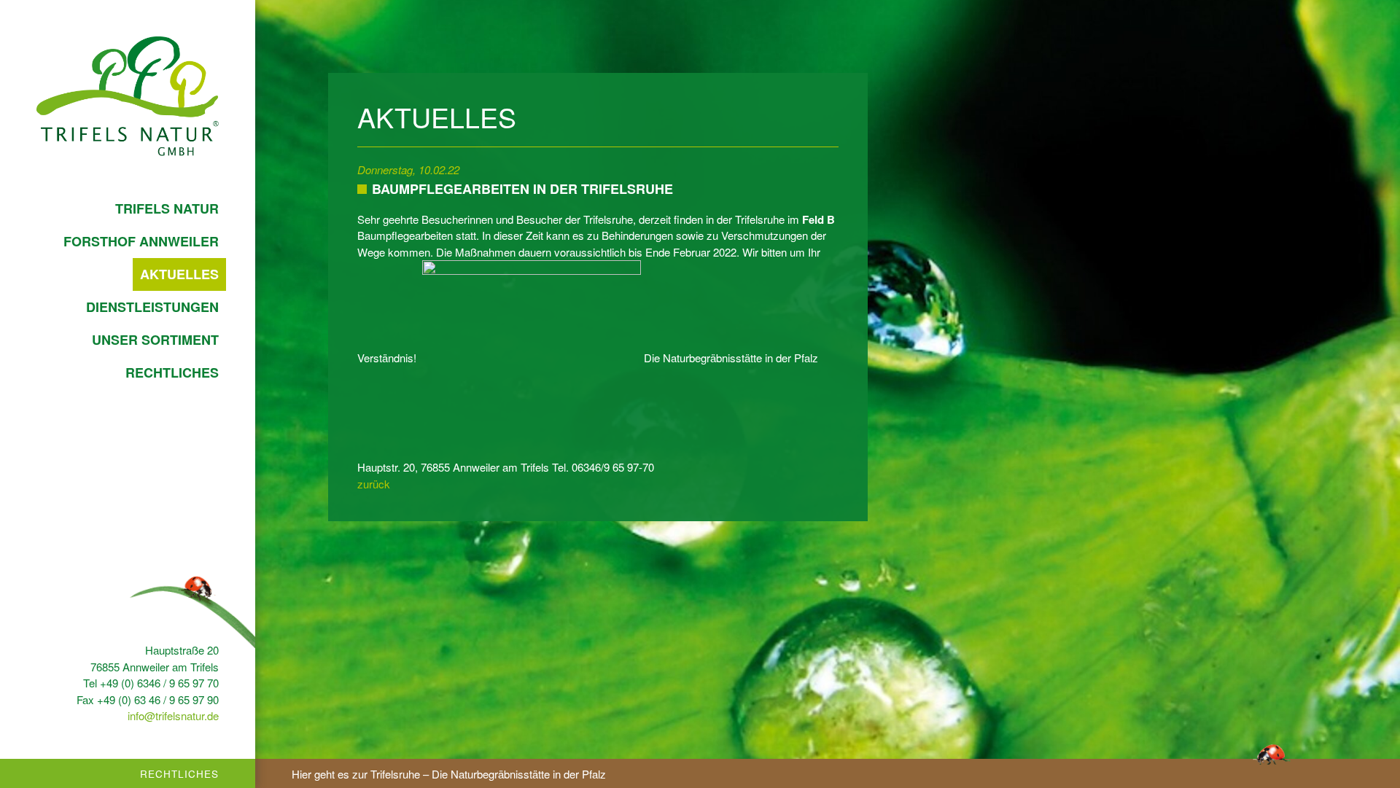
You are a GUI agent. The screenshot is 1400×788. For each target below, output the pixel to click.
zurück (373, 483)
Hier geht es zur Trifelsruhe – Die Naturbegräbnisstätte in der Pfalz (449, 773)
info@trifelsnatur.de (173, 715)
